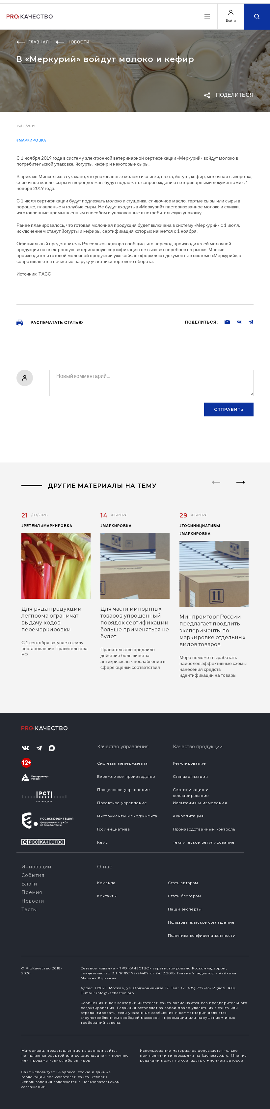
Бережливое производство (126, 776)
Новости (32, 901)
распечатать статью (56, 322)
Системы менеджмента (122, 763)
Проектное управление (122, 803)
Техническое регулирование (204, 842)
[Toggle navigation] (206, 16)
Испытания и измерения (200, 803)
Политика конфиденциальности (202, 935)
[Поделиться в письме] (224, 322)
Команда (106, 883)
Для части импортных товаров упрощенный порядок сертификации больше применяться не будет (134, 623)
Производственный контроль (204, 829)
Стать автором (183, 883)
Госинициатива (113, 829)
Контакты (107, 896)
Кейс (102, 842)
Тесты (29, 909)
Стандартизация (190, 776)
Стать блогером (184, 896)
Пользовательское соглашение (201, 922)
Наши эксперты (185, 909)
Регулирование (189, 763)
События (32, 875)
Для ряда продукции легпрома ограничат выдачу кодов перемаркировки (51, 619)
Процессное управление (123, 789)
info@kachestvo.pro (115, 993)
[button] (240, 488)
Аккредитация (188, 816)
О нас (104, 867)
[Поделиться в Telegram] (248, 322)
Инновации (36, 867)
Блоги (29, 884)
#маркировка (31, 140)
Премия (31, 892)
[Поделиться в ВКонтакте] (236, 322)
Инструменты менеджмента (127, 816)
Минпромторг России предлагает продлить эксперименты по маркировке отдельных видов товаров (212, 630)
